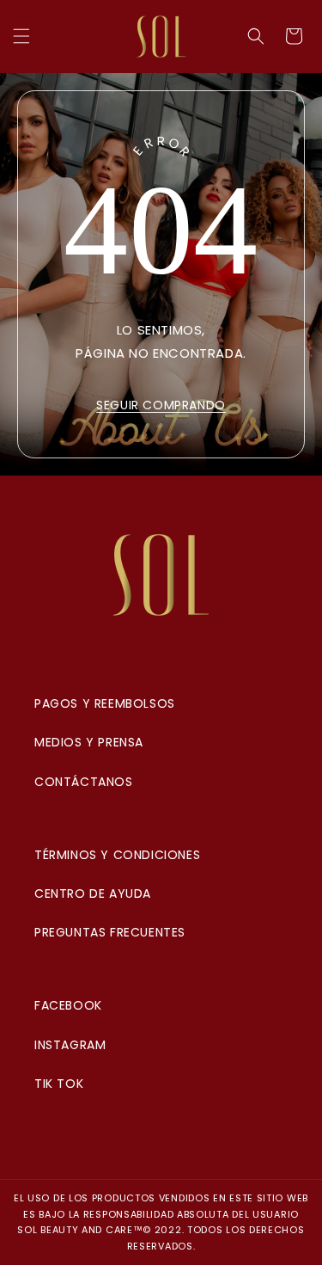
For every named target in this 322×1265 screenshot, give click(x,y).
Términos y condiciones (117, 854)
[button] (21, 36)
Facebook (68, 1005)
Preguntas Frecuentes (109, 932)
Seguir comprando (161, 405)
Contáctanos (83, 781)
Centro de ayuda (92, 893)
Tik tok (58, 1083)
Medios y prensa (88, 742)
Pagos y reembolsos (104, 703)
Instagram (70, 1044)
